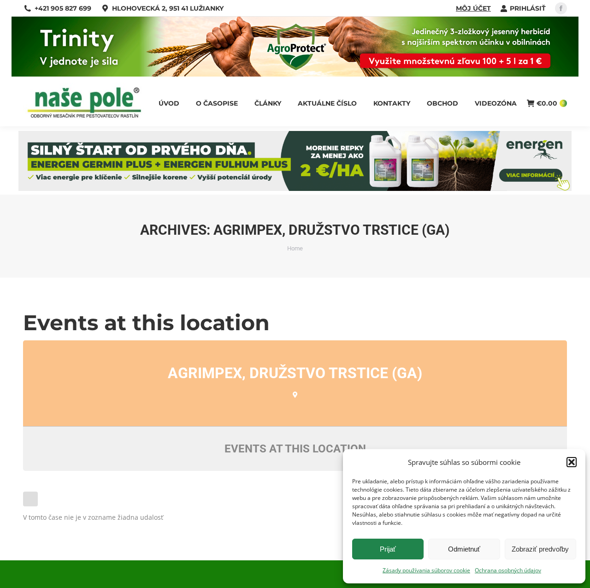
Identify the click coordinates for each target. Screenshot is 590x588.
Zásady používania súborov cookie (426, 570)
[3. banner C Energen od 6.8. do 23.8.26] (295, 188)
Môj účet (473, 8)
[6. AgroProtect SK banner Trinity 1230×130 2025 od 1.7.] (295, 74)
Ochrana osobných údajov (508, 570)
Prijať (388, 549)
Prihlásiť (528, 8)
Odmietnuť (464, 549)
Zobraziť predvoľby (540, 549)
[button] (571, 462)
